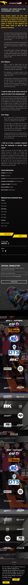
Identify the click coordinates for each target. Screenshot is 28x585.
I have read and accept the (12, 276)
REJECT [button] (6, 582)
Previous (7, 234)
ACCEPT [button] (16, 579)
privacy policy (18, 276)
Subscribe (14, 282)
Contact (14, 562)
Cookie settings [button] (6, 579)
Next (20, 236)
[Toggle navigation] (26, 3)
